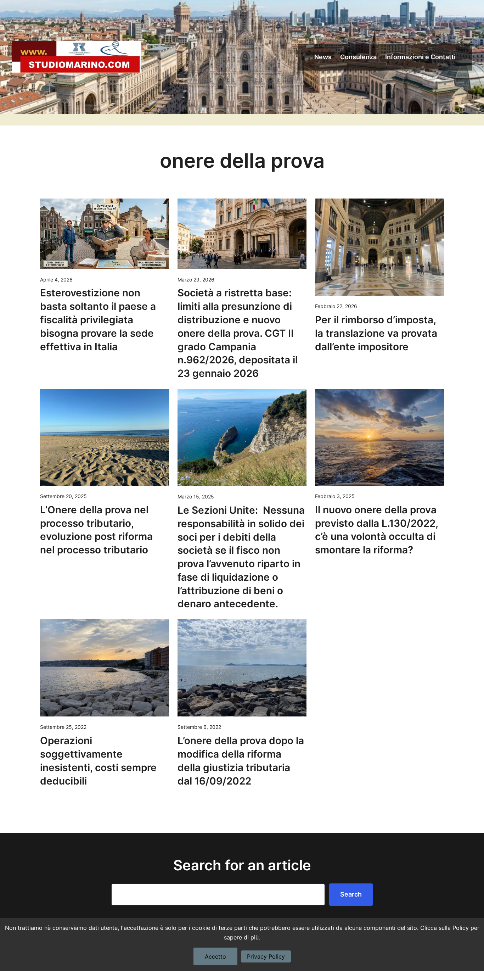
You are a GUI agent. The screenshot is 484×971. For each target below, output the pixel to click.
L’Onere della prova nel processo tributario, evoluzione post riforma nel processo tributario (96, 530)
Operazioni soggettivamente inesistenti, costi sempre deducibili (98, 761)
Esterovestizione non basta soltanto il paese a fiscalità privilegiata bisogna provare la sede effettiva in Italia (98, 319)
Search (351, 894)
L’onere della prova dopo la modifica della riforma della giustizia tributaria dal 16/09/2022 (241, 761)
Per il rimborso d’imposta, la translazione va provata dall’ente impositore (376, 333)
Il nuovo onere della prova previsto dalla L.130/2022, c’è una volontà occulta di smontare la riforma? (376, 530)
